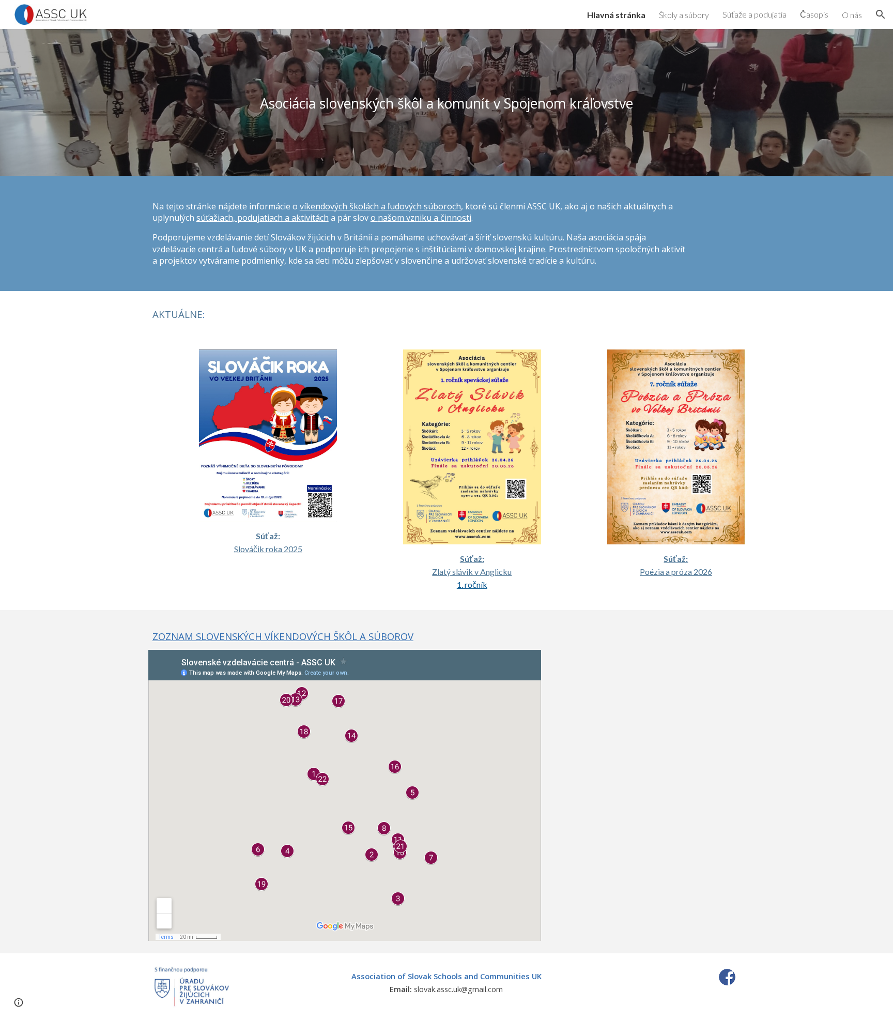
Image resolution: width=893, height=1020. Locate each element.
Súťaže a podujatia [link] (754, 14)
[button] (880, 14)
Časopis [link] (814, 14)
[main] (446, 102)
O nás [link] (852, 15)
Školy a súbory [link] (684, 15)
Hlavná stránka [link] (616, 15)
